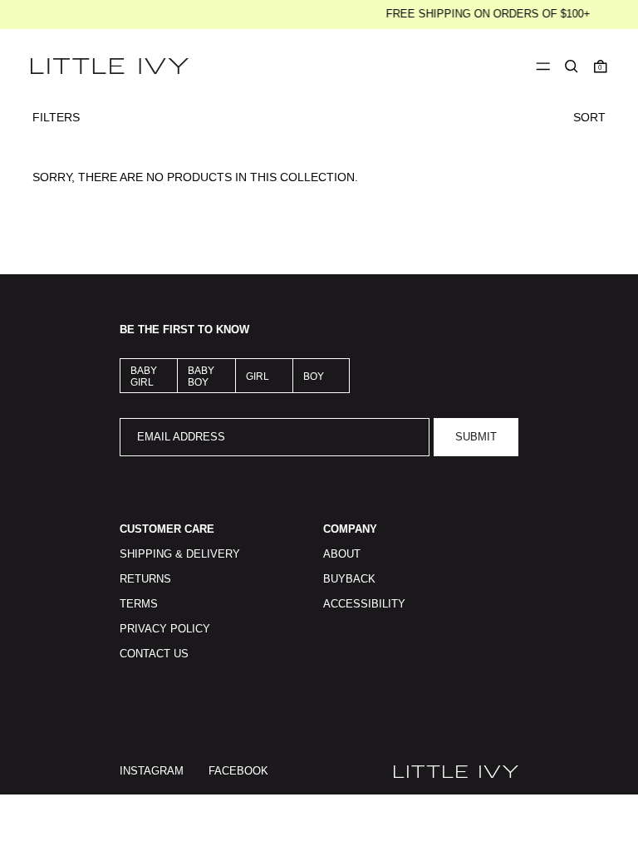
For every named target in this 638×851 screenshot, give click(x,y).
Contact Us (154, 654)
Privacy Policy (165, 629)
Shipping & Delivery (180, 554)
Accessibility (364, 604)
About (342, 554)
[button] (571, 66)
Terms (139, 604)
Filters (56, 117)
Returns (145, 579)
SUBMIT (476, 437)
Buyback (349, 579)
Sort (589, 117)
